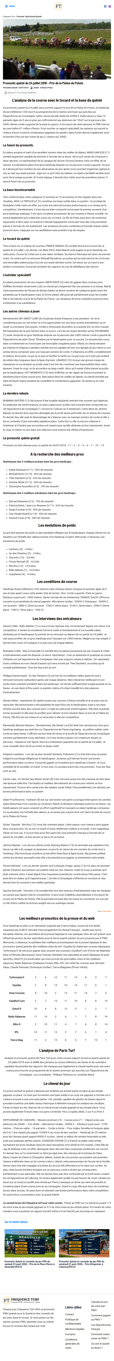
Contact (69, 1314)
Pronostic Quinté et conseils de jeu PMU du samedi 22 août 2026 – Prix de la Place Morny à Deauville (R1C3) (30, 1264)
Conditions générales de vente (72, 1343)
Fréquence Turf (9, 17)
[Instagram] (109, 6)
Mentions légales (74, 1329)
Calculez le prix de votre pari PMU (99, 1306)
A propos (70, 1334)
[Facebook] (105, 6)
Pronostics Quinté (10, 88)
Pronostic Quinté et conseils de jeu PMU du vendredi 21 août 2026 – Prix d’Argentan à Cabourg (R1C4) (81, 1264)
